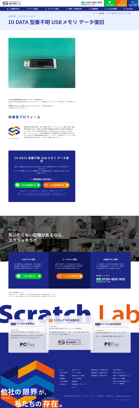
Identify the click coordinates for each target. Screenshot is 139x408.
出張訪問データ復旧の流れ (99, 376)
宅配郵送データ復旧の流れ (99, 373)
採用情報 (100, 396)
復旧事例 (74, 381)
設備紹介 (62, 376)
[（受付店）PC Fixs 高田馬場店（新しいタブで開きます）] (112, 344)
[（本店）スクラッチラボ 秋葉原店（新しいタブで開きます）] (69, 342)
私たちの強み (64, 373)
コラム (74, 387)
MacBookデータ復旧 (78, 376)
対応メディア (76, 370)
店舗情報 (62, 379)
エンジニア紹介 (76, 373)
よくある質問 (64, 381)
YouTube (62, 384)
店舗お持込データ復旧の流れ (99, 370)
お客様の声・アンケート (79, 384)
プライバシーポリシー (88, 396)
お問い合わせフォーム (119, 373)
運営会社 (109, 396)
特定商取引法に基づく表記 (72, 396)
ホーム (61, 370)
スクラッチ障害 (76, 379)
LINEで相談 (116, 370)
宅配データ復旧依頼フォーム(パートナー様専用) (121, 382)
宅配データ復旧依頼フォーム (121, 376)
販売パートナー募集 (119, 379)
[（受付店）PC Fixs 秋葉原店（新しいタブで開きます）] (27, 345)
